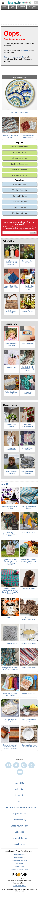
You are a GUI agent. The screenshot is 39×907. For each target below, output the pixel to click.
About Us (19, 783)
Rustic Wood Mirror (27, 344)
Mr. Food (19, 864)
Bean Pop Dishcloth (28, 693)
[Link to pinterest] (24, 765)
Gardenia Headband (28, 589)
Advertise (19, 789)
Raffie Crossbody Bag (11, 312)
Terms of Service (19, 838)
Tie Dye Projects (19, 190)
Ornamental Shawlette (28, 393)
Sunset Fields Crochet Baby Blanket (10, 694)
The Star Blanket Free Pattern (29, 507)
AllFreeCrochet (19, 855)
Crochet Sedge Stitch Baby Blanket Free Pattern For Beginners (10, 746)
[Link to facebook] (8, 765)
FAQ (19, 801)
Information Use (28, 229)
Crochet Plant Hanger (11, 425)
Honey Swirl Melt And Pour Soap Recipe (10, 720)
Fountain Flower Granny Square (28, 136)
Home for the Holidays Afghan (27, 425)
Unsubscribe (19, 844)
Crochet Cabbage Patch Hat (11, 344)
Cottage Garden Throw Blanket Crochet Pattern (10, 668)
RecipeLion (19, 867)
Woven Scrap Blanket (29, 668)
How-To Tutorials (19, 201)
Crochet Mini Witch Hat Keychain (10, 507)
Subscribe (19, 832)
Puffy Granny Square (10, 643)
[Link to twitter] (16, 765)
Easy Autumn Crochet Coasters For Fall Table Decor (29, 561)
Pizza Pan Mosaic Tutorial (19, 112)
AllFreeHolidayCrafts (19, 861)
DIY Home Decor (19, 175)
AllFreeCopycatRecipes (19, 870)
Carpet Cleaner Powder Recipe (29, 720)
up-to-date (24, 50)
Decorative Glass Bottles (27, 262)
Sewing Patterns (19, 196)
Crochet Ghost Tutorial (10, 618)
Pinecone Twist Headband (11, 472)
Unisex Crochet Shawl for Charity (10, 136)
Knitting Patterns (19, 213)
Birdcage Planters (27, 311)
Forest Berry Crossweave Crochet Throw (10, 534)
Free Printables (19, 184)
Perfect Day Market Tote (11, 393)
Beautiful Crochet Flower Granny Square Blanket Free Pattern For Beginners (10, 591)
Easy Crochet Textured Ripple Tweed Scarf (29, 618)
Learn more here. (19, 886)
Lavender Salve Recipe (28, 643)
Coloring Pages (19, 207)
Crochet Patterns (19, 170)
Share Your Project (19, 826)
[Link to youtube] (20, 772)
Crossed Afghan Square (27, 449)
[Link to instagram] (31, 765)
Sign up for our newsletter (14, 57)
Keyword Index (19, 813)
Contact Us (19, 795)
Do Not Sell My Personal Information (19, 807)
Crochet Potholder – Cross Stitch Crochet (11, 287)
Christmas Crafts (19, 158)
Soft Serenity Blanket (29, 532)
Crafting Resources (19, 164)
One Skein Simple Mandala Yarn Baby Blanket (27, 368)
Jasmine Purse (11, 367)
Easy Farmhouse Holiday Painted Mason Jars (11, 262)
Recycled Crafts (19, 152)
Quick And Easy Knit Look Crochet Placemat (29, 746)
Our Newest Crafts (19, 147)
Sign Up (32, 233)
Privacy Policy (17, 229)
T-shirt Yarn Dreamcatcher (11, 449)
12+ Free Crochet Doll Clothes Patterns (27, 287)
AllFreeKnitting (19, 858)
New (3, 484)
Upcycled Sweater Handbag (28, 472)
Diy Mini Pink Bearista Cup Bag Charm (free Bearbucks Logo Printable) (10, 562)
